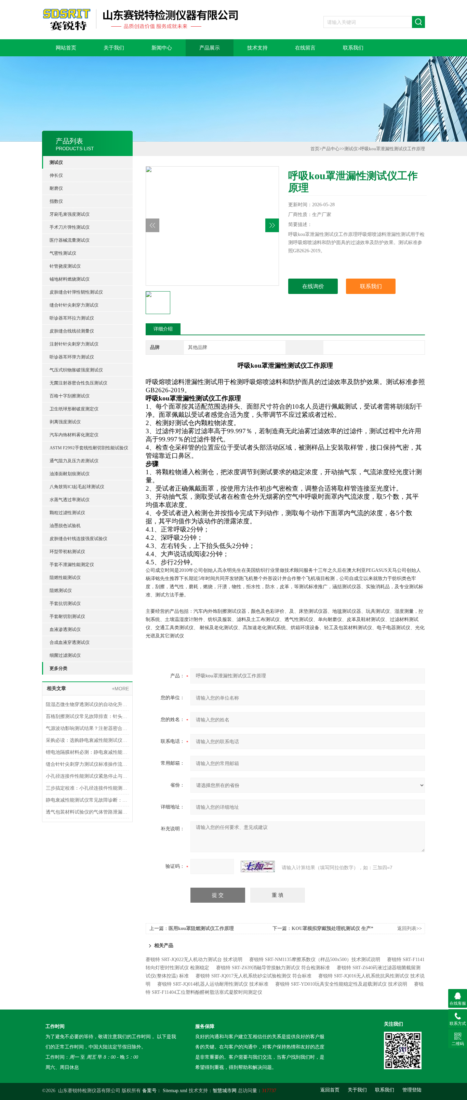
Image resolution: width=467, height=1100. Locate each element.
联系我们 (353, 48)
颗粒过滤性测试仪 (67, 512)
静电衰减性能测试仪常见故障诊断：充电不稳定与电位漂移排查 (87, 800)
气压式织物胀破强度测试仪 (76, 369)
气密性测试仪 (63, 253)
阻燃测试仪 (61, 590)
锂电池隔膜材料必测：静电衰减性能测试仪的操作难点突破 (87, 752)
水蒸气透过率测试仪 (70, 499)
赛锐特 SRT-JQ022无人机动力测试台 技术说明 (194, 959)
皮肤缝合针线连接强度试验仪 (78, 538)
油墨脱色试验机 (65, 525)
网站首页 (66, 48)
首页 (314, 148)
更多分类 (58, 668)
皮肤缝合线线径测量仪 (72, 331)
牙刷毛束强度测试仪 (70, 214)
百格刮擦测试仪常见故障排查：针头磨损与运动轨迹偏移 (87, 716)
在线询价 (313, 286)
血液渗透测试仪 (65, 629)
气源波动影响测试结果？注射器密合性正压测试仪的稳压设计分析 (87, 728)
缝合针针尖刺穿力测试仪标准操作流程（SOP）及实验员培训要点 (87, 764)
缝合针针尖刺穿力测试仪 (74, 305)
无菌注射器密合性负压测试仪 (78, 382)
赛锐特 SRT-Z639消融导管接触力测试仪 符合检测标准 (273, 967)
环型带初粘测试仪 (67, 551)
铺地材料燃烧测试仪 (70, 279)
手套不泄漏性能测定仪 (72, 564)
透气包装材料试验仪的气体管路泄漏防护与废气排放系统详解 (87, 812)
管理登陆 (412, 1089)
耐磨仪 (56, 188)
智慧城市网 (225, 1090)
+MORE (120, 688)
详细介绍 (163, 329)
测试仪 (56, 162)
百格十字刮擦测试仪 (70, 395)
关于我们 (114, 48)
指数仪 (56, 201)
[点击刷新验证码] (258, 866)
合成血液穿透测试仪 (70, 642)
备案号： (151, 1090)
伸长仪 (56, 175)
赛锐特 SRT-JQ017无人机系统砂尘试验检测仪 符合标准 (253, 975)
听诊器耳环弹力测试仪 (72, 356)
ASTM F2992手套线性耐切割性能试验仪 (89, 447)
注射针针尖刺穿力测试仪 (74, 344)
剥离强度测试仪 (65, 421)
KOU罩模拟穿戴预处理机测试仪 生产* (332, 928)
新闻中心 (161, 48)
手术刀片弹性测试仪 (70, 227)
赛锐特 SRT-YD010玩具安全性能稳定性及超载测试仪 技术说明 (341, 984)
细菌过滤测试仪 (65, 655)
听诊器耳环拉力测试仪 (72, 318)
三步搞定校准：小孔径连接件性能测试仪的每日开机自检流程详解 (87, 788)
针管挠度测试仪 (65, 266)
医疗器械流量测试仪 (70, 240)
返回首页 (329, 1089)
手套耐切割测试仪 (67, 616)
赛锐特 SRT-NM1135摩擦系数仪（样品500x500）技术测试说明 (314, 959)
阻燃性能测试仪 (65, 577)
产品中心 (330, 148)
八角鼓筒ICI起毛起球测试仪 (77, 486)
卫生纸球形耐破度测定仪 (74, 408)
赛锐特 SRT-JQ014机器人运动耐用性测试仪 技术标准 (212, 984)
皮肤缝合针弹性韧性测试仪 (76, 292)
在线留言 (305, 48)
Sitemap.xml (175, 1090)
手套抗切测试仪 (65, 603)
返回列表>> (409, 928)
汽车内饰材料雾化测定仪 (74, 434)
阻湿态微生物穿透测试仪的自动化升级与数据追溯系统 (87, 704)
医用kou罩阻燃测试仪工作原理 (201, 928)
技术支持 (257, 48)
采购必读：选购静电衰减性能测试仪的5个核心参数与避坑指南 (87, 740)
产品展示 (209, 48)
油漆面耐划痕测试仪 (70, 473)
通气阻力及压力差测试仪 (74, 460)
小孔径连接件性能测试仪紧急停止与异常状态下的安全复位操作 (87, 776)
